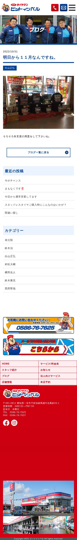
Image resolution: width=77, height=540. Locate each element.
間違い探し (11, 212)
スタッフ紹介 (9, 369)
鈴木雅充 (10, 280)
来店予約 (45, 382)
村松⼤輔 (10, 264)
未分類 (9, 240)
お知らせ (45, 369)
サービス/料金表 (49, 363)
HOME (6, 363)
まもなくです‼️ (14, 188)
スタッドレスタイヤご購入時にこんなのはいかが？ (36, 204)
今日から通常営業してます (21, 196)
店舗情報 (7, 382)
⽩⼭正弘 (10, 68)
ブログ (5, 376)
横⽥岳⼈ (10, 272)
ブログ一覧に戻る (38, 152)
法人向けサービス (50, 376)
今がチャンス (13, 180)
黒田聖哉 (10, 288)
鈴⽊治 (9, 248)
